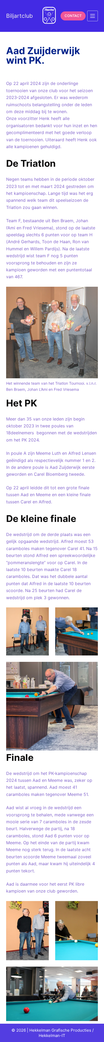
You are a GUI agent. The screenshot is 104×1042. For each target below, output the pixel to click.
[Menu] (92, 16)
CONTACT (73, 16)
